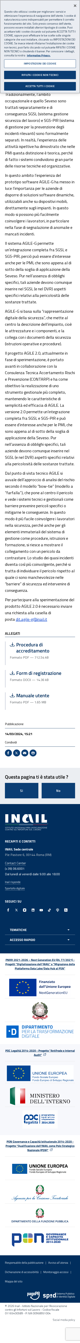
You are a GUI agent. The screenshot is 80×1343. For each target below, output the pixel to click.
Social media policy (64, 1320)
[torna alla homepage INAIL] (26, 822)
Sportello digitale (15, 888)
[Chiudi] (75, 5)
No (58, 790)
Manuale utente (40, 695)
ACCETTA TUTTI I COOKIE (40, 86)
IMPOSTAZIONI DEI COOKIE (40, 63)
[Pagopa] (33, 1296)
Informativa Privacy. (38, 55)
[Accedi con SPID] (59, 1296)
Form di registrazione (40, 673)
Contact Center (15, 863)
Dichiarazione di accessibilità (22, 1272)
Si (21, 790)
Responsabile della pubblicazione (24, 1262)
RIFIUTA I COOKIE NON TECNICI (40, 75)
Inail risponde (13, 882)
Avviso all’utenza (58, 1262)
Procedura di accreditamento (40, 647)
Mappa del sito (13, 1281)
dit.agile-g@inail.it (31, 619)
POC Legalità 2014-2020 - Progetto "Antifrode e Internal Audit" (40, 1052)
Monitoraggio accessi (56, 1272)
